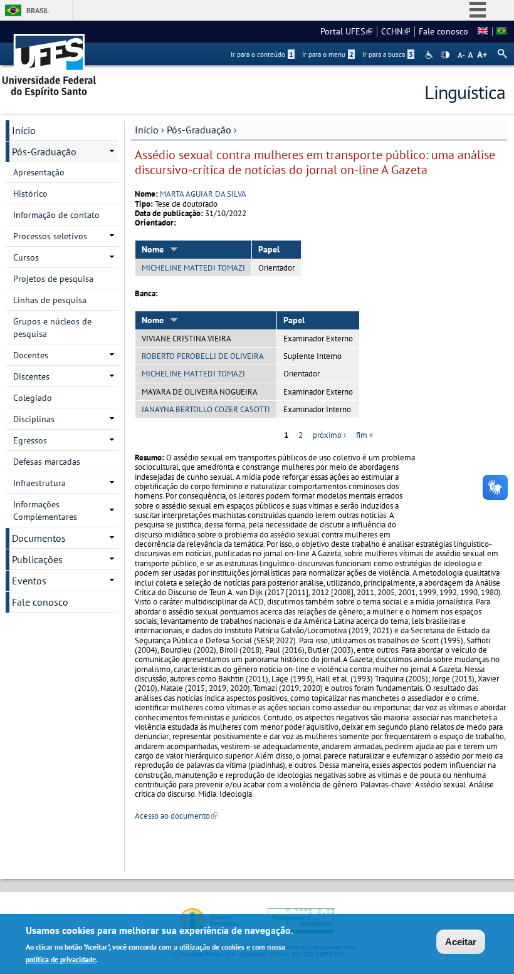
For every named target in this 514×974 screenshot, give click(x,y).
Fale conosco (443, 31)
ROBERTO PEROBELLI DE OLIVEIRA (203, 356)
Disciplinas (34, 419)
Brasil (37, 10)
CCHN (395, 31)
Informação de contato (56, 214)
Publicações (37, 559)
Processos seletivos (50, 236)
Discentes (31, 376)
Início (147, 129)
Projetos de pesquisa (53, 278)
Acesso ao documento (176, 816)
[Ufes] (49, 61)
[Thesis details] (483, 31)
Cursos (26, 257)
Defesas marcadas (46, 461)
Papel (269, 249)
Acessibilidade (430, 55)
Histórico (30, 193)
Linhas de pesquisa (50, 300)
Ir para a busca (387, 54)
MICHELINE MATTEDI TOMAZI (193, 267)
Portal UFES (346, 31)
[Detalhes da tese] (501, 31)
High (445, 55)
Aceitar (460, 941)
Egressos (30, 440)
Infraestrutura (39, 483)
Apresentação (39, 172)
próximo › (329, 435)
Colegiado (32, 397)
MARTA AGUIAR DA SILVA (203, 194)
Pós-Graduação (199, 129)
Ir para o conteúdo (262, 54)
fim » (364, 435)
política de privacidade (61, 959)
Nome (153, 249)
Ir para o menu (328, 54)
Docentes (30, 355)
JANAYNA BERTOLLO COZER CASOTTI (206, 409)
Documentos (39, 538)
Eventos (29, 580)
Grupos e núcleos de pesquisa (52, 327)
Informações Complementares (45, 510)
